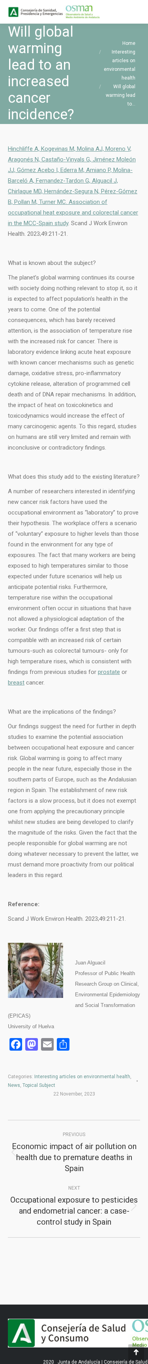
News (14, 1085)
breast (16, 682)
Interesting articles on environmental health (82, 1076)
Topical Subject (38, 1085)
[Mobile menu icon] (135, 12)
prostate (109, 672)
